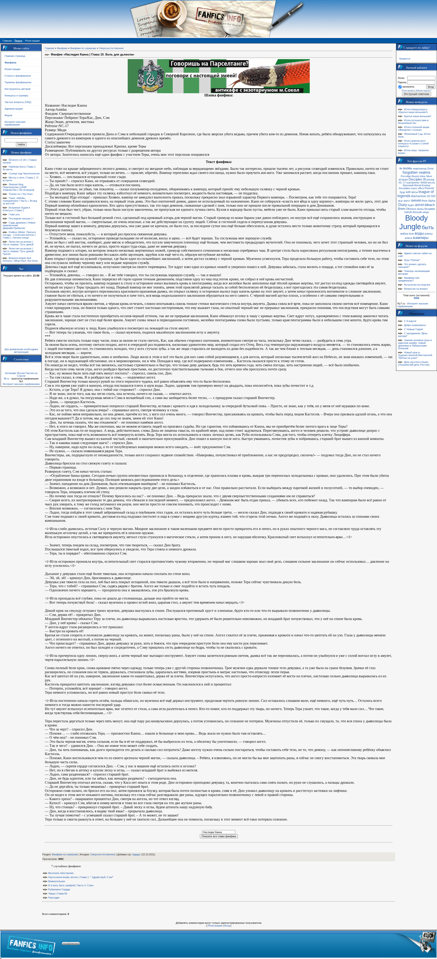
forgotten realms (416, 172)
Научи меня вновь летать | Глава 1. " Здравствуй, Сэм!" (80, 877)
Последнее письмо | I (21, 218)
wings (426, 212)
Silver (429, 176)
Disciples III (417, 179)
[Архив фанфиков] (407, 944)
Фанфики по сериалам (83, 48)
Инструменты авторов (17, 89)
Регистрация (215, 925)
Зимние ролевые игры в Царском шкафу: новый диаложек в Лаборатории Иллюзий (415, 344)
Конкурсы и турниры (16, 95)
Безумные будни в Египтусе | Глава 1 (16, 209)
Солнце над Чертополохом (24, 173)
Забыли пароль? (423, 90)
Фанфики (62, 48)
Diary (402, 205)
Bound (415, 176)
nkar (400, 200)
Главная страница (15, 56)
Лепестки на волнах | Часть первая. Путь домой (18, 243)
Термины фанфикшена (18, 82)
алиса (408, 238)
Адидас (136, 854)
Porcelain (406, 176)
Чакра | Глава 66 (57, 893)
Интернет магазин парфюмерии (15, 123)
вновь (407, 168)
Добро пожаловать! (415, 325)
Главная (49, 48)
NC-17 (402, 182)
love (411, 233)
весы (415, 192)
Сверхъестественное (111, 48)
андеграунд (419, 168)
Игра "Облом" (412, 260)
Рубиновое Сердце (59, 889)
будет (411, 205)
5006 (416, 298)
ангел (419, 205)
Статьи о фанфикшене (18, 75)
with (408, 192)
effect (421, 188)
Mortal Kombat (422, 185)
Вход (227, 925)
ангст (407, 200)
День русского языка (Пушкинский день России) (413, 363)
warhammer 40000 (417, 182)
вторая (403, 179)
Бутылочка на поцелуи (417, 284)
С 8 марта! (410, 321)
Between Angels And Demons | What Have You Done (20, 259)
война (404, 233)
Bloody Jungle (413, 222)
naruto (408, 212)
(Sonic (430, 168)
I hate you (14, 214)
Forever (429, 188)
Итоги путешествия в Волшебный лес (413, 121)
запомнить (408, 86)
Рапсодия (53, 897)
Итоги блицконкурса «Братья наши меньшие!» (413, 110)
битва (420, 209)
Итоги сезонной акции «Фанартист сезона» (413, 128)
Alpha (431, 200)
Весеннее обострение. (61, 873)
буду (402, 192)
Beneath (417, 212)
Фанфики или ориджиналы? (408, 279)
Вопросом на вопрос (416, 288)
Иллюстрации (12, 69)
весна (431, 182)
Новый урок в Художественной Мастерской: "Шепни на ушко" (415, 355)
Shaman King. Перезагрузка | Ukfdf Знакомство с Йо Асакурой (18, 187)
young (430, 179)
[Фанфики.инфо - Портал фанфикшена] (31, 944)
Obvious (411, 209)
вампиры (421, 238)
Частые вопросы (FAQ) (18, 102)
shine (422, 176)
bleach (430, 205)
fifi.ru (6, 378)
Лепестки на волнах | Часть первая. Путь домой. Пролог (18, 251)
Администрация (14, 108)
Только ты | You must (21, 194)
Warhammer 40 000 (423, 196)
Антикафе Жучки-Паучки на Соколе (21, 374)
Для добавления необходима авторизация (21, 350)
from (424, 200)
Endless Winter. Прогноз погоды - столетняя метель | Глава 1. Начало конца (19, 235)
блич (401, 209)
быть (428, 227)
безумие (429, 209)
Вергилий (408, 185)
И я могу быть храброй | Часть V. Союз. (71, 885)
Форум (8, 115)
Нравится (404, 58)
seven (416, 200)
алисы (428, 233)
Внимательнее (56, 881)
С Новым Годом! (413, 329)
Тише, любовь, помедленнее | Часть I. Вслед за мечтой (20, 201)
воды (419, 233)
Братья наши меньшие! (417, 116)
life (400, 168)
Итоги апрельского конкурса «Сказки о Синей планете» (413, 143)
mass (414, 188)
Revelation (404, 188)
